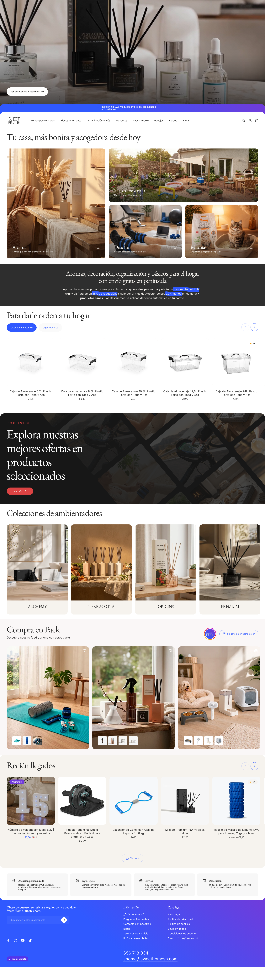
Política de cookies (179, 923)
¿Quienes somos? (133, 914)
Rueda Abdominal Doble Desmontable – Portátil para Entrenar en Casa (82, 833)
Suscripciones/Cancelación (183, 938)
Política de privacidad (180, 919)
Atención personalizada (31, 880)
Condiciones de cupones (182, 933)
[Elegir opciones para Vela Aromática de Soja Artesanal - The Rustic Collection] (123, 740)
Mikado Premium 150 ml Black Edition (185, 831)
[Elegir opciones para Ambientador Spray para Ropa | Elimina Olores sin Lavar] (102, 740)
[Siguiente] (167, 108)
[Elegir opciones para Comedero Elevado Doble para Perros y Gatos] (188, 740)
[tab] (22, 327)
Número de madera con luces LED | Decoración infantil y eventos (31, 831)
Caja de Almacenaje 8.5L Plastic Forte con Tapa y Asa (82, 393)
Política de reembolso (136, 938)
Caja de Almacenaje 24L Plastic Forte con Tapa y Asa (236, 393)
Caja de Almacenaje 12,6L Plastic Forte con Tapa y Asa (185, 393)
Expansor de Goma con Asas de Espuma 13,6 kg (133, 831)
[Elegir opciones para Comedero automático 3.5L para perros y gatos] (208, 740)
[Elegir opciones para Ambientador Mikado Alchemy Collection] (133, 740)
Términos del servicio (135, 933)
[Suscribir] (64, 920)
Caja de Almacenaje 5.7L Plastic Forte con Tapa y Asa (31, 393)
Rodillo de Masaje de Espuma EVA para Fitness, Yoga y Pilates (236, 831)
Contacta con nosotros (137, 923)
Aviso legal (174, 914)
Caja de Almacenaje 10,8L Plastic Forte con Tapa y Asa (133, 393)
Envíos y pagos (177, 928)
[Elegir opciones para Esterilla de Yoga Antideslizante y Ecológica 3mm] (16, 740)
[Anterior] (98, 108)
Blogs (126, 928)
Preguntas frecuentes (136, 919)
